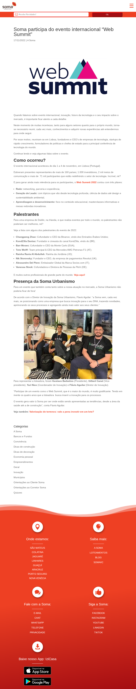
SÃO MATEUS (37, 548)
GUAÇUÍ (37, 565)
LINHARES (37, 560)
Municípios (19, 477)
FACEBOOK (98, 613)
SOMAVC (98, 562)
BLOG (98, 557)
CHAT (37, 618)
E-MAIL (37, 613)
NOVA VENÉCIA (37, 578)
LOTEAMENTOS (98, 552)
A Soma (31, 40)
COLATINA (37, 552)
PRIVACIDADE (37, 632)
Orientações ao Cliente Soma (29, 482)
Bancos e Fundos (23, 436)
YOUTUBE (98, 622)
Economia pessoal (23, 456)
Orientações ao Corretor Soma (30, 487)
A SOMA (98, 548)
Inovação (18, 472)
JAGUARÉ (37, 556)
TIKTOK (98, 632)
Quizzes (18, 492)
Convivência (20, 441)
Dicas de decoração (24, 451)
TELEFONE (37, 627)
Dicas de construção (24, 446)
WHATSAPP (37, 622)
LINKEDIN (98, 627)
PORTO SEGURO (37, 574)
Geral (16, 467)
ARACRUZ (37, 569)
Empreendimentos (23, 462)
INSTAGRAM (98, 618)
